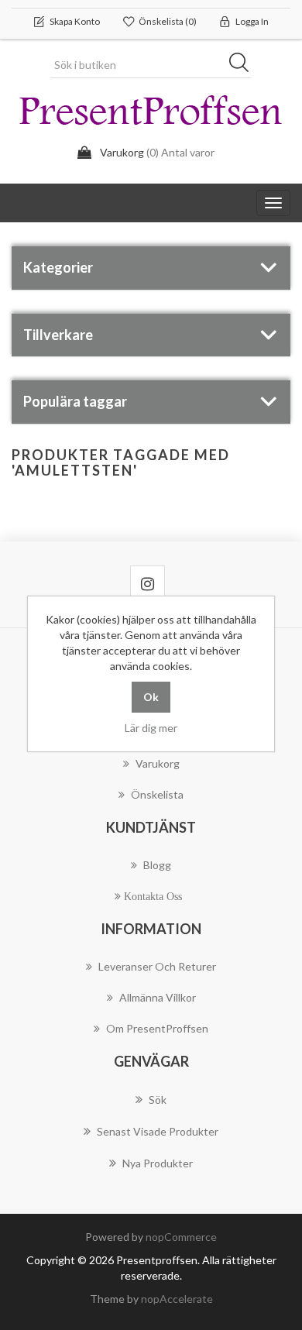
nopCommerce (181, 1236)
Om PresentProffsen (157, 1028)
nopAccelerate (177, 1298)
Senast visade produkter (157, 1131)
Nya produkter (157, 1163)
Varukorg (158, 763)
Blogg (157, 864)
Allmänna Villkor (157, 997)
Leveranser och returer (157, 966)
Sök (243, 65)
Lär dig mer (151, 727)
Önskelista (157, 794)
